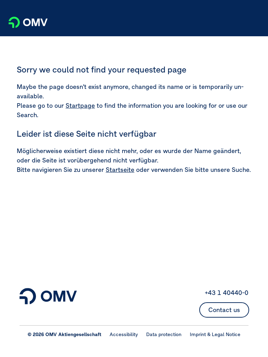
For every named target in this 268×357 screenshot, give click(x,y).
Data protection (163, 334)
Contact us (224, 310)
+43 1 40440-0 (226, 293)
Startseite (120, 170)
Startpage (80, 105)
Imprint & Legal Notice (215, 334)
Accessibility (124, 334)
